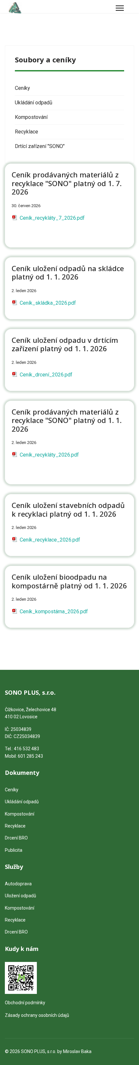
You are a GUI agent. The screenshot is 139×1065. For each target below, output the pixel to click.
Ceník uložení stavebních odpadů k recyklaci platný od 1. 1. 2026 (68, 509)
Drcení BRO (16, 837)
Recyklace (26, 132)
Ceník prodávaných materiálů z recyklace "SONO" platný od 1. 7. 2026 (67, 183)
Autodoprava (18, 883)
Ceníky (22, 88)
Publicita (13, 850)
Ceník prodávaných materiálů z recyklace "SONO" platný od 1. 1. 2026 (67, 420)
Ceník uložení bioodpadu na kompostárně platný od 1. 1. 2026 (69, 581)
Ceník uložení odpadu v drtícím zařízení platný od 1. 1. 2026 (65, 344)
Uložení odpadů (20, 895)
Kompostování (31, 117)
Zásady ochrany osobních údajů (37, 1015)
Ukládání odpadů (33, 103)
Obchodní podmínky (25, 1002)
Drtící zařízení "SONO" (40, 146)
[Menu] (120, 8)
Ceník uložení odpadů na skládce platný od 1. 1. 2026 (68, 272)
